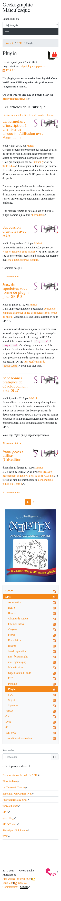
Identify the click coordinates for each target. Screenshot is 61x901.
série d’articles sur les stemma (22, 259)
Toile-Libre (9, 166)
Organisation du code (19, 672)
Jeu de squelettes (17, 651)
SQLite (12, 700)
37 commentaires (12, 443)
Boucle (12, 613)
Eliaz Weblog (10, 781)
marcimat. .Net (17, 793)
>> (54, 756)
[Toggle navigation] (7, 31)
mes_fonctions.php (18, 656)
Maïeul (30, 145)
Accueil (9, 43)
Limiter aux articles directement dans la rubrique (28, 115)
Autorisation (14, 602)
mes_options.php (17, 662)
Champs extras (16, 624)
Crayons (12, 629)
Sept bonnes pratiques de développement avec (15, 384)
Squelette (13, 705)
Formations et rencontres (18, 738)
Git (7, 716)
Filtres (11, 634)
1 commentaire (10, 276)
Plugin (12, 689)
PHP (10, 678)
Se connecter (23, 878)
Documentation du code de (20, 775)
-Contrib (10, 824)
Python (9, 711)
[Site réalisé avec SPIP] (52, 871)
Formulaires (14, 640)
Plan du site (9, 878)
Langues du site (11, 18)
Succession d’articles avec (14, 231)
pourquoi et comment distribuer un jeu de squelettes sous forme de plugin (30, 312)
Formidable (38, 215)
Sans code (10, 732)
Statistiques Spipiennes (15, 830)
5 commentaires (11, 492)
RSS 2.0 (10, 70)
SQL (10, 694)
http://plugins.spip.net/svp (34, 66)
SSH (8, 727)
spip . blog (8, 818)
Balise (11, 607)
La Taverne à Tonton (14, 787)
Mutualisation (15, 667)
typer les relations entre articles (19, 251)
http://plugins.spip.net (15, 99)
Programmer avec (15, 799)
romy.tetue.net (10, 805)
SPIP (19, 43)
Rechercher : (9, 750)
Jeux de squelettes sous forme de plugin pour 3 (16, 290)
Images (12, 645)
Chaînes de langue (18, 618)
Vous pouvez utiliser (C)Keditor (13, 455)
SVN (8, 721)
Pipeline (12, 683)
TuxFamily (38, 162)
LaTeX (9, 591)
